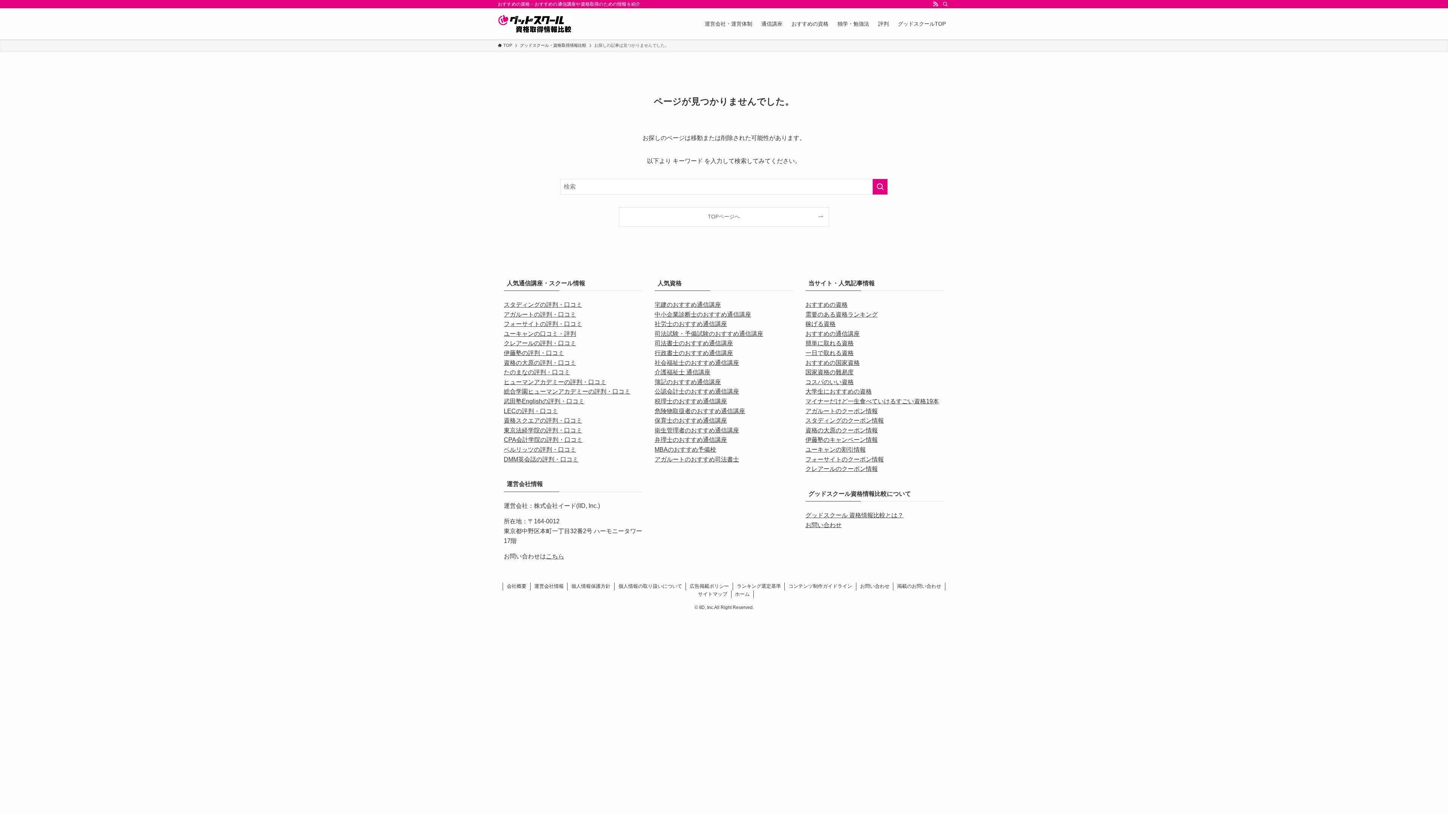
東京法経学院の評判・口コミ (543, 430)
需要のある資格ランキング (841, 314)
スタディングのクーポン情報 (844, 420)
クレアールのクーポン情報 (841, 469)
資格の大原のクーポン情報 (841, 430)
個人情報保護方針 (590, 586)
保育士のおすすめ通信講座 (691, 420)
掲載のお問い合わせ (919, 586)
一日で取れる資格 (829, 353)
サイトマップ (712, 594)
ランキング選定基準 (759, 586)
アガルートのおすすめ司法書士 (697, 459)
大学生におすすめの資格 (838, 391)
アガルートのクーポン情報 (841, 411)
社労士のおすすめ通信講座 (691, 324)
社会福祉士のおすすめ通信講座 (697, 363)
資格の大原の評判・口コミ (540, 363)
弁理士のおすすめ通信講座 (691, 440)
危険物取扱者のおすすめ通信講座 (700, 411)
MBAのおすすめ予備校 (685, 449)
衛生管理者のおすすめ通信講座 (697, 430)
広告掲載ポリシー (709, 586)
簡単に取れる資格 (829, 343)
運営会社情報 (549, 586)
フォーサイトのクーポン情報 (844, 459)
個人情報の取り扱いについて (650, 586)
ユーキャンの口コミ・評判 (540, 334)
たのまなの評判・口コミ (537, 372)
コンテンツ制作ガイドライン (820, 586)
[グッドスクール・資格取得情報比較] (535, 23)
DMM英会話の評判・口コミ (541, 459)
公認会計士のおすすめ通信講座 (697, 391)
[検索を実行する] (880, 187)
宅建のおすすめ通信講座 (688, 304)
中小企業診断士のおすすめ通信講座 (703, 314)
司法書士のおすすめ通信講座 (694, 343)
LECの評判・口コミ (531, 411)
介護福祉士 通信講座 (682, 372)
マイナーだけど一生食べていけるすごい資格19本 (872, 401)
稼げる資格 (820, 324)
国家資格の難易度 (829, 372)
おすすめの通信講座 (832, 334)
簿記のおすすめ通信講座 (688, 382)
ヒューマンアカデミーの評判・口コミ (555, 382)
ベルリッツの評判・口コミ (540, 449)
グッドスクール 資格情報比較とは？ (854, 515)
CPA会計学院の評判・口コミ (543, 440)
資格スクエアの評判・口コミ (543, 420)
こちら (555, 556)
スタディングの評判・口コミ (543, 304)
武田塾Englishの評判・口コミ (544, 401)
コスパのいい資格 (829, 382)
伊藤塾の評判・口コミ (534, 353)
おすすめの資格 (826, 304)
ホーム (742, 594)
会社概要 (516, 586)
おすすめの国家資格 (832, 363)
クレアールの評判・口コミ (540, 343)
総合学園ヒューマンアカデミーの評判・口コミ (567, 391)
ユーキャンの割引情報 (835, 449)
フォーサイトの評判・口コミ (543, 324)
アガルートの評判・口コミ (540, 314)
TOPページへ (724, 217)
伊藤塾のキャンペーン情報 (841, 440)
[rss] (935, 4)
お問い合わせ (823, 525)
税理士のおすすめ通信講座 (691, 401)
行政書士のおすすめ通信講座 (694, 353)
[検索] (945, 4)
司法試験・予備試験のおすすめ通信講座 (709, 334)
